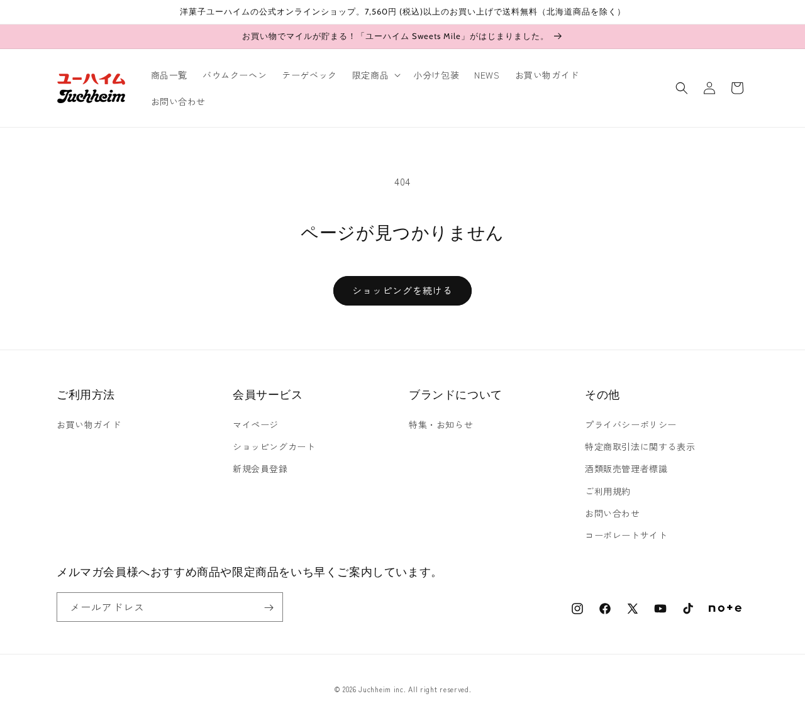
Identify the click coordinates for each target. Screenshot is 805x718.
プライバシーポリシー (631, 424)
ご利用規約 (608, 491)
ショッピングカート (274, 446)
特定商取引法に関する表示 (640, 446)
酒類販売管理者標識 (626, 468)
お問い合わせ (612, 513)
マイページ (256, 424)
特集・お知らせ (441, 424)
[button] (375, 75)
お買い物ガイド (89, 424)
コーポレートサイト (626, 535)
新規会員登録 (260, 468)
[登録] (268, 607)
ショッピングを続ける (402, 290)
